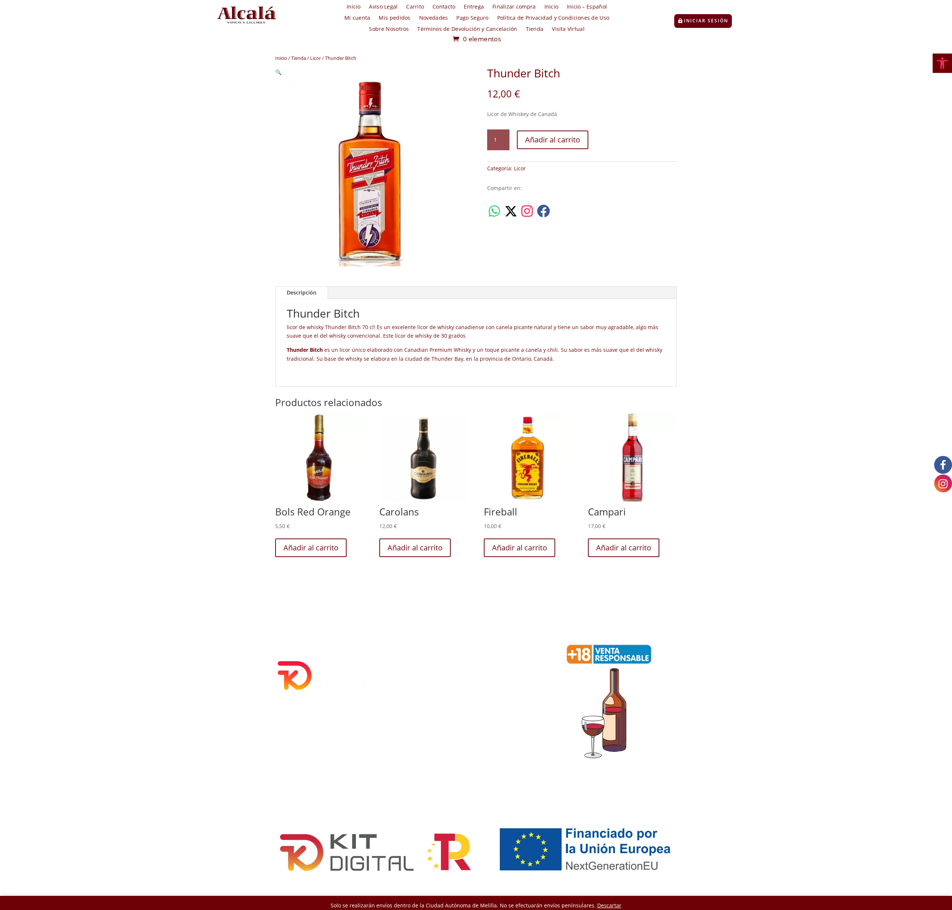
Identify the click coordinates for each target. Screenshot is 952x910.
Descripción (301, 292)
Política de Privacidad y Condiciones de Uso (553, 18)
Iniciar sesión (706, 20)
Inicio (353, 7)
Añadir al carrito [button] (310, 548)
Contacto (443, 7)
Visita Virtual (568, 29)
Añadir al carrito (552, 140)
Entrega (474, 7)
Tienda (535, 29)
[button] (942, 63)
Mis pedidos (394, 18)
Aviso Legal (383, 7)
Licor (315, 58)
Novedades (433, 18)
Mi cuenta (357, 18)
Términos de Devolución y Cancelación (467, 29)
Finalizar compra (514, 7)
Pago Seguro (472, 18)
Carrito (415, 7)
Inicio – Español (587, 7)
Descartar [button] (609, 905)
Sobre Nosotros (389, 29)
